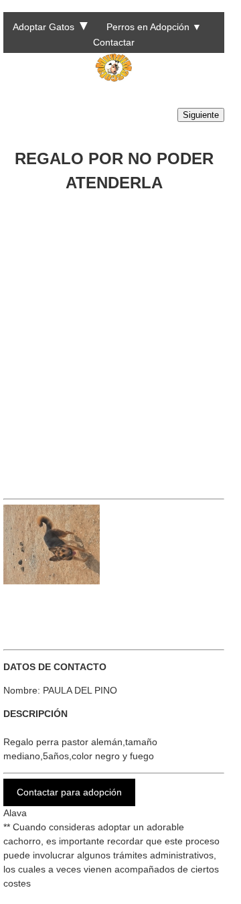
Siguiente (201, 115)
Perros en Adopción (147, 26)
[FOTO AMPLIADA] (51, 581)
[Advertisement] (120, 340)
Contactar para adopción (69, 792)
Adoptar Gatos (43, 26)
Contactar (114, 42)
